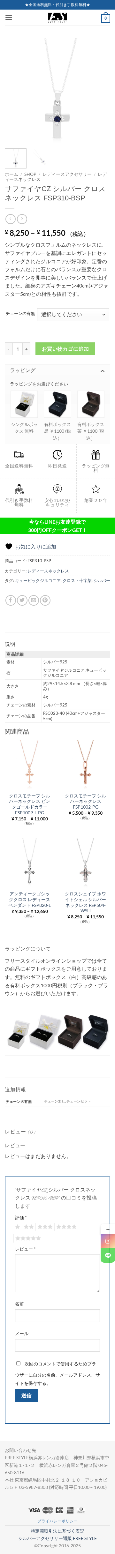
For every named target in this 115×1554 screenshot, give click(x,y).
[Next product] (10, 219)
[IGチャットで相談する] (108, 1241)
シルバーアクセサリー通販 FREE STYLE (57, 1538)
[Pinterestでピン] (45, 600)
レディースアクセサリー (67, 174)
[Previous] (15, 90)
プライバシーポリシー (57, 1521)
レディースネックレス (48, 570)
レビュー (25, 1248)
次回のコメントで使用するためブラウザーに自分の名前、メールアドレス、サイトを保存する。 (57, 1373)
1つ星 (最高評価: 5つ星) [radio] (16, 1227)
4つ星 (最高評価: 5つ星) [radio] (65, 1227)
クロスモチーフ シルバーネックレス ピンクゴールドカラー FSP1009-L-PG (29, 804)
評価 (21, 1217)
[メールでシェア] (33, 600)
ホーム (11, 174)
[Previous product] (22, 219)
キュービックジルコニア (38, 580)
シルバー (102, 580)
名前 (19, 1303)
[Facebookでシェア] (10, 600)
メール (21, 1333)
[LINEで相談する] (108, 1255)
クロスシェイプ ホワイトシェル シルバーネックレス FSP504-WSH (85, 902)
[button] (8, 17)
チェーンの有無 (20, 313)
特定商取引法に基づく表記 (57, 1531)
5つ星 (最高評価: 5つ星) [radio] (27, 1238)
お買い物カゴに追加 (65, 349)
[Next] (100, 90)
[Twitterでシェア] (22, 600)
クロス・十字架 (77, 580)
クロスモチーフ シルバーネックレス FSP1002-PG (85, 801)
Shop (30, 174)
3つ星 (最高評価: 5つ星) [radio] (44, 1227)
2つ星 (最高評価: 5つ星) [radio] (28, 1227)
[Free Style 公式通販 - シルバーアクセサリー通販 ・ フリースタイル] (57, 18)
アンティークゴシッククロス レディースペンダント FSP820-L (29, 899)
